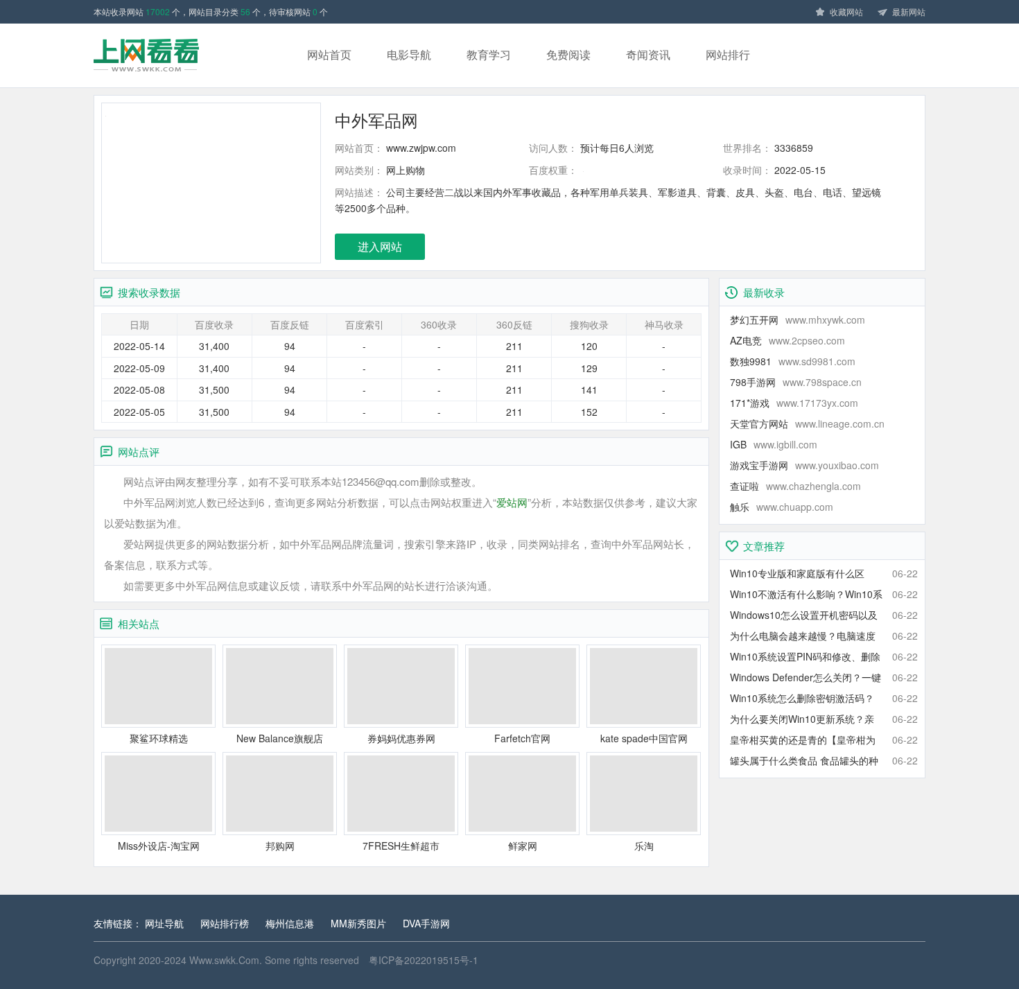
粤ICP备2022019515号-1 (423, 960)
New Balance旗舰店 (279, 738)
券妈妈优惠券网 (401, 738)
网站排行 (728, 54)
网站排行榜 (224, 923)
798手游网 (796, 382)
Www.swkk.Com (224, 960)
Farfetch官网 (522, 738)
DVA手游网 (426, 923)
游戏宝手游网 (804, 465)
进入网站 (380, 246)
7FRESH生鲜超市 (401, 845)
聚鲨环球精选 (159, 738)
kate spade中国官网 (644, 738)
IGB (773, 444)
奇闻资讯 (648, 54)
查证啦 (795, 486)
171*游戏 (794, 403)
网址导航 (164, 923)
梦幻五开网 (797, 319)
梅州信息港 (289, 923)
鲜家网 (522, 845)
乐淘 (644, 845)
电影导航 (409, 54)
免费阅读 (568, 54)
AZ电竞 (787, 340)
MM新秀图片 (358, 923)
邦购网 (280, 845)
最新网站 (908, 11)
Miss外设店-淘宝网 (159, 845)
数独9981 (792, 361)
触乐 (781, 507)
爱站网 (512, 502)
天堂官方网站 (807, 423)
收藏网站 (846, 11)
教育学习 (489, 54)
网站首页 (329, 54)
